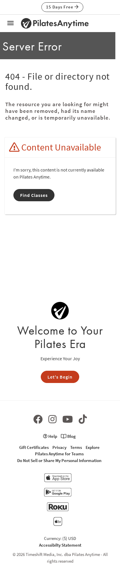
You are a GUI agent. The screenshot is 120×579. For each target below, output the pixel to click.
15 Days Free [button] (60, 7)
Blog (71, 436)
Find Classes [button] (34, 195)
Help (52, 436)
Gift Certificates (34, 447)
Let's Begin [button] (60, 377)
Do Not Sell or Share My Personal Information (59, 460)
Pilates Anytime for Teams (59, 453)
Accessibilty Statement (60, 545)
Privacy (59, 447)
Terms (76, 447)
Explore (93, 447)
